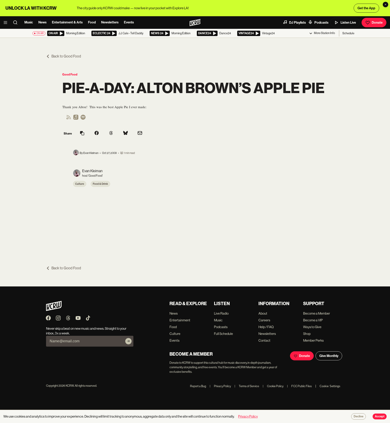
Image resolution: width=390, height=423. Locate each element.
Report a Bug (198, 386)
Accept (379, 416)
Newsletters (109, 22)
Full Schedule (223, 334)
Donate (377, 23)
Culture (79, 183)
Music (28, 22)
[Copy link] (82, 133)
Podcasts (321, 23)
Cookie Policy (273, 386)
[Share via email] (140, 133)
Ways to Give (312, 327)
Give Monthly (328, 356)
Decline (358, 416)
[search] (17, 22)
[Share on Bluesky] (125, 133)
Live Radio (221, 313)
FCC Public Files (299, 386)
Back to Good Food (66, 56)
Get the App (366, 8)
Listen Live (348, 23)
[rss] (68, 119)
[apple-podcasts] (76, 119)
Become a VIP (313, 320)
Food (92, 22)
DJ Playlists (297, 23)
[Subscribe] (128, 341)
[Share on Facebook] (96, 133)
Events (129, 22)
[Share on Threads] (111, 133)
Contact (264, 340)
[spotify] (83, 119)
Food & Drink (100, 183)
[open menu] (7, 22)
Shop (307, 334)
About (262, 313)
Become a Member (316, 313)
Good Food (69, 74)
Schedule (348, 33)
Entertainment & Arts (67, 22)
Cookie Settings (330, 386)
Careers (264, 320)
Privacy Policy (220, 386)
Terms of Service (246, 386)
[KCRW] (54, 310)
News (42, 22)
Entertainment (179, 320)
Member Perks (313, 340)
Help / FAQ (266, 327)
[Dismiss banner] (385, 4)
